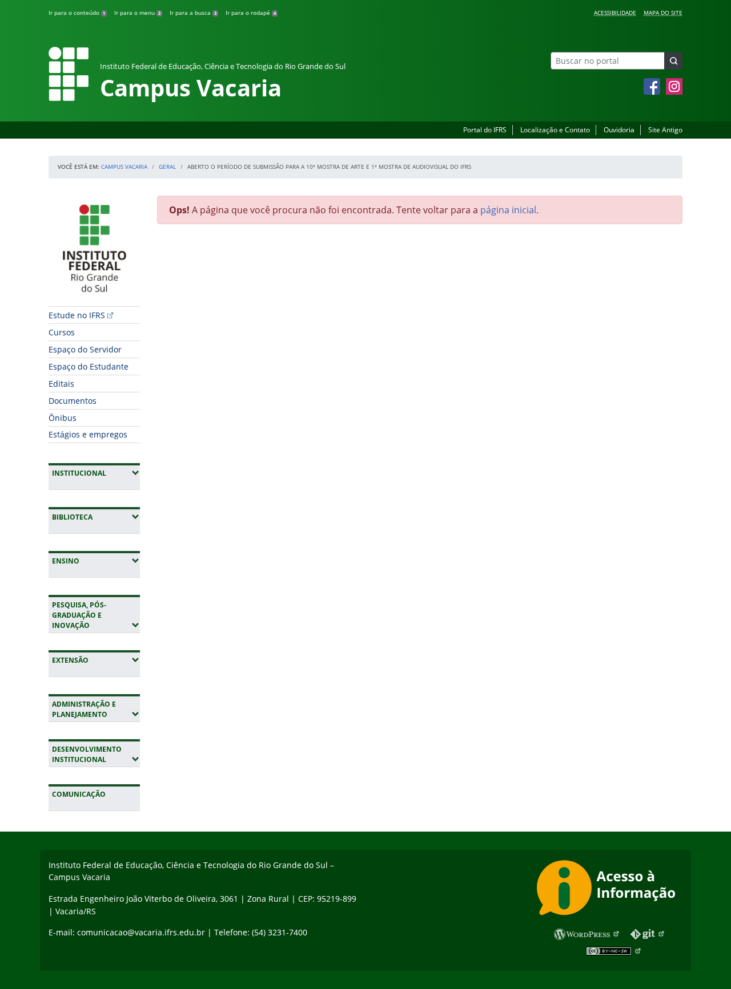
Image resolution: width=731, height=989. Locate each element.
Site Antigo (665, 130)
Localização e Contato (555, 130)
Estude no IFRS (77, 315)
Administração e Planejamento (96, 709)
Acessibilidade (615, 13)
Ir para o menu (137, 13)
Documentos (73, 400)
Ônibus (63, 417)
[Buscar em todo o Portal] (673, 61)
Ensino (96, 561)
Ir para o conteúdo (77, 13)
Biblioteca (96, 517)
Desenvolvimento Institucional (96, 754)
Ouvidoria (619, 130)
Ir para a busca (193, 13)
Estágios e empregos (88, 434)
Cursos (62, 332)
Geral (167, 167)
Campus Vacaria (124, 167)
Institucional (96, 473)
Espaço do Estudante (88, 366)
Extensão (96, 660)
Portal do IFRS (485, 130)
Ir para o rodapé (251, 13)
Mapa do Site (663, 13)
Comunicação (79, 794)
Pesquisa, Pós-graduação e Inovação (96, 615)
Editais (61, 383)
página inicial (508, 210)
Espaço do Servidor (85, 349)
